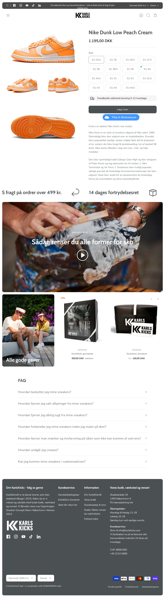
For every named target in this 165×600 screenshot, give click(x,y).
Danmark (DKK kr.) (138, 5)
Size (91, 52)
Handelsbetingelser (68, 494)
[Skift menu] (9, 15)
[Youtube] (27, 5)
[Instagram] (21, 5)
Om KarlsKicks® (93, 494)
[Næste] (118, 5)
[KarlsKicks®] (82, 15)
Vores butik (90, 499)
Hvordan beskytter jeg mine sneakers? (44, 392)
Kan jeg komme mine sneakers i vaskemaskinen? (52, 461)
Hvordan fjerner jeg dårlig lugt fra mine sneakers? (52, 415)
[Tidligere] (46, 5)
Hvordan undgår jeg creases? (38, 450)
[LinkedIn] (39, 5)
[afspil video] (82, 256)
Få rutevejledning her (121, 502)
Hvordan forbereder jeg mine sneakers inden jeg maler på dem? (62, 427)
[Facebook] (14, 5)
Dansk (153, 5)
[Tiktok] (33, 5)
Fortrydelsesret (131, 587)
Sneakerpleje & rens (95, 504)
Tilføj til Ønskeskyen (124, 117)
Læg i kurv (122, 109)
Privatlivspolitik (114, 587)
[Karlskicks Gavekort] (137, 320)
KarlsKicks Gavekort (68, 499)
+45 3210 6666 (118, 553)
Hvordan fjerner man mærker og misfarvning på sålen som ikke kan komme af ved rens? (79, 438)
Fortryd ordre (91, 518)
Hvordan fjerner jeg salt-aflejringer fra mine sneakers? (55, 403)
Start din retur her (67, 504)
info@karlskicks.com (129, 530)
